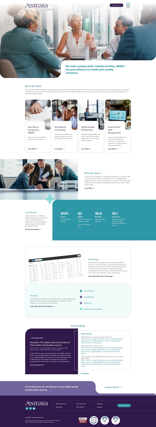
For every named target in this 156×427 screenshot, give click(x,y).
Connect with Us (112, 387)
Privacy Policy (57, 420)
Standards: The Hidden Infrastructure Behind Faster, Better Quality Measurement (50, 344)
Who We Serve (81, 404)
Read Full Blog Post (37, 365)
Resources (59, 407)
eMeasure (88, 303)
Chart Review (89, 291)
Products (99, 404)
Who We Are (80, 407)
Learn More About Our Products (41, 306)
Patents (51, 420)
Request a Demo (116, 5)
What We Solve (61, 404)
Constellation (89, 297)
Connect (99, 407)
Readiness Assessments (93, 309)
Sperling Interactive (49, 422)
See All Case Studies (32, 229)
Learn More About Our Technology (100, 276)
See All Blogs (85, 373)
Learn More (32, 149)
